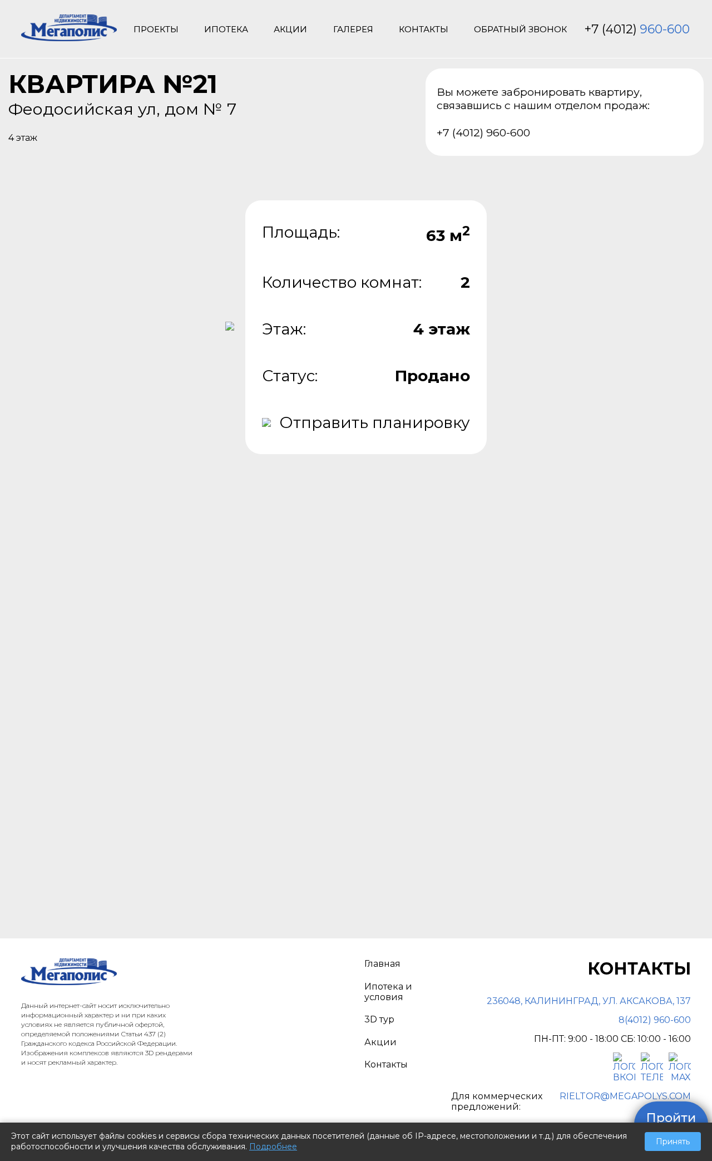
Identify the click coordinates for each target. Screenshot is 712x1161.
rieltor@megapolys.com (625, 1096)
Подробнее (273, 1147)
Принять (673, 1142)
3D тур (379, 1019)
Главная (382, 963)
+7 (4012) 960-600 (483, 132)
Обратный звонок (520, 29)
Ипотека (226, 29)
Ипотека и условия (388, 991)
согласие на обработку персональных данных (507, 712)
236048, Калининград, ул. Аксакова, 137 (589, 1001)
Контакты (423, 29)
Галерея (353, 29)
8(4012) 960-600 (655, 1020)
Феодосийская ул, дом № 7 (122, 109)
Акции (290, 29)
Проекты (156, 29)
